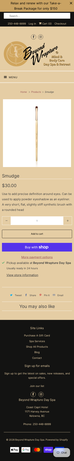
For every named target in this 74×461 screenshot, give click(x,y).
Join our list (37, 386)
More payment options (37, 257)
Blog (37, 352)
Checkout (60, 23)
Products (36, 91)
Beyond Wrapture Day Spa (29, 439)
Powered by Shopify (57, 439)
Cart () (46, 23)
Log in (32, 23)
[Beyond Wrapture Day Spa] (37, 54)
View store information (22, 275)
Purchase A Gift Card (37, 335)
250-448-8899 (17, 23)
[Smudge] (37, 133)
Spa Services (37, 341)
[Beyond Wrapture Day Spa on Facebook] (33, 36)
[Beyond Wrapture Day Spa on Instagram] (40, 36)
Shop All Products (37, 346)
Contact (37, 357)
